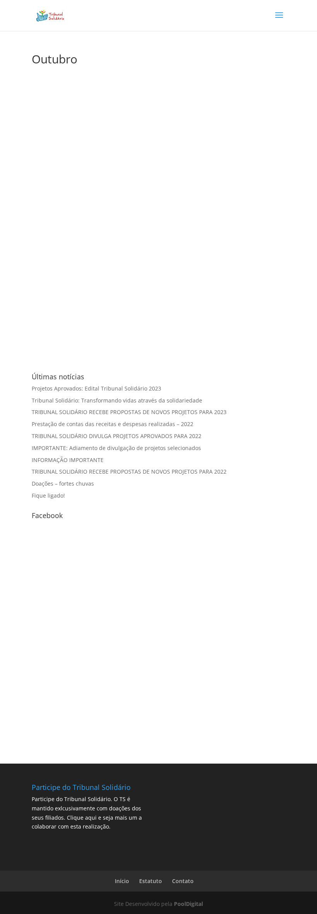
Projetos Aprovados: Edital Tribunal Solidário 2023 (96, 388)
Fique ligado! (48, 495)
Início (122, 881)
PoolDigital (188, 903)
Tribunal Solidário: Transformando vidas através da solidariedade (117, 400)
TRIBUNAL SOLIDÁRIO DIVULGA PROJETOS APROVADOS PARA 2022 (116, 436)
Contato (183, 881)
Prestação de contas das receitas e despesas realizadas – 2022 (112, 424)
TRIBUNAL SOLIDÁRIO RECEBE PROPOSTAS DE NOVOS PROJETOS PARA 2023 (129, 412)
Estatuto (150, 881)
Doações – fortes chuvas (63, 483)
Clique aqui (82, 817)
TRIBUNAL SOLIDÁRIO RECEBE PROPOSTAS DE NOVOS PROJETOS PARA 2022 (129, 471)
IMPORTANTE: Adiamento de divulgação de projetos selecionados (116, 448)
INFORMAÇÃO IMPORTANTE (68, 460)
